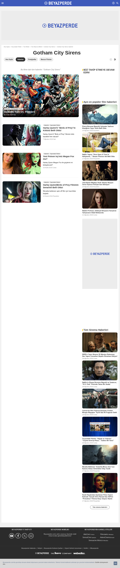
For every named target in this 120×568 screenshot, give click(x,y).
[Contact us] (31, 535)
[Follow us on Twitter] (25, 535)
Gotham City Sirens (49, 46)
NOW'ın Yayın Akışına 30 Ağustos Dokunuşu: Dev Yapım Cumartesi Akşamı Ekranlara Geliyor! (99, 355)
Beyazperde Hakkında (28, 548)
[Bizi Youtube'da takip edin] (12, 535)
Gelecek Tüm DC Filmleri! (19, 111)
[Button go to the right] (114, 59)
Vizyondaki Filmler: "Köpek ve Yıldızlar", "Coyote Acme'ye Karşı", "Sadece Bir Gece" (98, 439)
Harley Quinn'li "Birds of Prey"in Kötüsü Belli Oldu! (59, 129)
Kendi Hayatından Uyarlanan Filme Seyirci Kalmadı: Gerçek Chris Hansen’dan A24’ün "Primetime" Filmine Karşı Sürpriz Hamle (97, 497)
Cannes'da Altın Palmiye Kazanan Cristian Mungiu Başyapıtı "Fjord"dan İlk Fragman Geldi (99, 411)
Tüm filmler (26, 46)
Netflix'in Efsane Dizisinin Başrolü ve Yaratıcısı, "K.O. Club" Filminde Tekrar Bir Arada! (99, 383)
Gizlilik (86, 548)
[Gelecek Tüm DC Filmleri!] (41, 95)
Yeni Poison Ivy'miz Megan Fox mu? (58, 157)
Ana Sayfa (7, 46)
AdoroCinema (105, 537)
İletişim (40, 548)
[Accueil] (58, 3)
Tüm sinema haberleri (100, 507)
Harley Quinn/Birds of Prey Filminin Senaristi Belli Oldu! (61, 186)
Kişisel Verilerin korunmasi (73, 548)
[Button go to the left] (110, 59)
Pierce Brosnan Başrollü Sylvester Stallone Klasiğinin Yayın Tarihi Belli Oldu (98, 127)
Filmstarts (104, 534)
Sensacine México (96, 540)
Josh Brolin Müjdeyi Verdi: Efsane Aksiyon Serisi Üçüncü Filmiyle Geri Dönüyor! (97, 183)
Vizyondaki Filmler (16, 46)
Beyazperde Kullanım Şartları (53, 548)
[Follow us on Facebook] (18, 535)
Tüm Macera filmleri (36, 46)
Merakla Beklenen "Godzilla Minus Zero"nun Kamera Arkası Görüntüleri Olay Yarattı (98, 467)
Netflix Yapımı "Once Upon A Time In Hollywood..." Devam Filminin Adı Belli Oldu (98, 155)
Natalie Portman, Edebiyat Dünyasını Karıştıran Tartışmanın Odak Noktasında (99, 211)
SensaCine (86, 537)
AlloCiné (86, 534)
